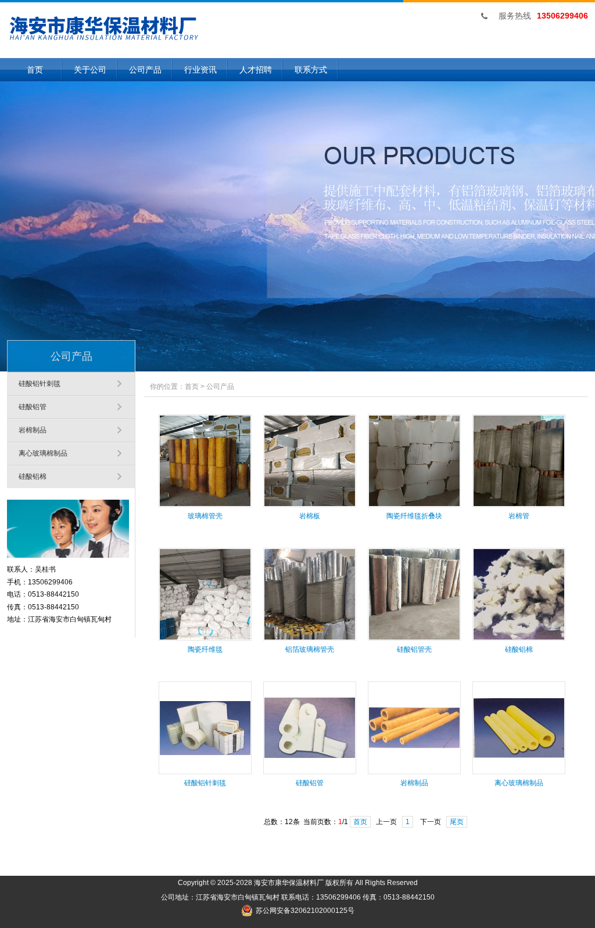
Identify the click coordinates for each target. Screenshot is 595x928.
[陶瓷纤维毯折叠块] (414, 505)
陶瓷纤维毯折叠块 (414, 516)
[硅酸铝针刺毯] (205, 772)
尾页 (457, 822)
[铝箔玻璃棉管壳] (309, 638)
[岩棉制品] (414, 772)
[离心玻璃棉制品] (518, 772)
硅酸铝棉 (32, 476)
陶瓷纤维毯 (205, 649)
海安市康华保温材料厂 (289, 883)
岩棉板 (309, 516)
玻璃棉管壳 (205, 516)
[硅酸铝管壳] (414, 638)
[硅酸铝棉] (518, 638)
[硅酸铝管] (309, 772)
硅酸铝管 (32, 407)
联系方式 (311, 69)
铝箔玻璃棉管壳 (309, 649)
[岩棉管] (518, 505)
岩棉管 (518, 516)
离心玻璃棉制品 (43, 453)
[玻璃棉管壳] (205, 505)
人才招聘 (255, 69)
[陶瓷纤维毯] (205, 638)
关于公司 (90, 69)
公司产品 (145, 69)
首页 (35, 69)
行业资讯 (200, 69)
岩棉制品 (32, 430)
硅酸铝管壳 (414, 649)
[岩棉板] (309, 505)
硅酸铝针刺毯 (39, 384)
